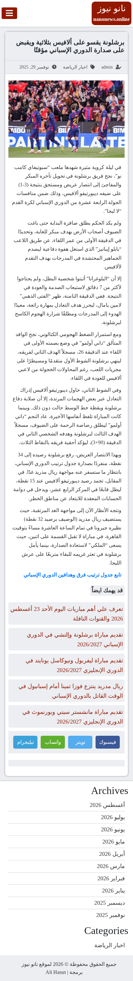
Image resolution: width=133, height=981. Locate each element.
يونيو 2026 (113, 829)
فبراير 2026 (111, 878)
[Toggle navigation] (9, 13)
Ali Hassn (56, 972)
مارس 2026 (111, 866)
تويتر (80, 742)
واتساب (53, 742)
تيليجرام (25, 742)
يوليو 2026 (113, 817)
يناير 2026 (113, 890)
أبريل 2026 (112, 854)
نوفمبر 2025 (110, 915)
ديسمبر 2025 (109, 903)
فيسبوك (107, 742)
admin (107, 67)
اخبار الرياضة (75, 67)
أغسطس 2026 (107, 805)
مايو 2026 (113, 841)
